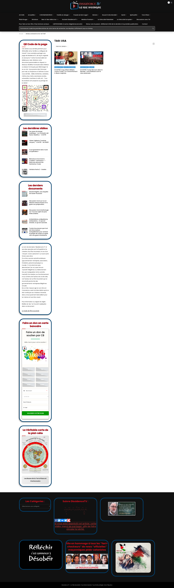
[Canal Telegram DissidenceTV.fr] (65, 520)
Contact (145, 24)
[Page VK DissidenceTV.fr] (62, 520)
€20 (28, 379)
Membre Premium (87, 19)
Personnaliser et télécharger (35, 115)
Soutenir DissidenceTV (69, 19)
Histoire (94, 15)
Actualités (31, 15)
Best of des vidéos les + (49, 19)
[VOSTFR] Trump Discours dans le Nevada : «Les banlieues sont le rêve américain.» (91, 71)
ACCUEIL (21, 15)
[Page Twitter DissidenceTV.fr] (59, 520)
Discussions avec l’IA (143, 19)
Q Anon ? (92, 67)
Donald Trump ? (59, 67)
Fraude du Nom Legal (80, 15)
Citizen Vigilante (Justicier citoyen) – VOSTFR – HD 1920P (39, 141)
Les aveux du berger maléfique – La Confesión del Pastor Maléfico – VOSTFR (38, 133)
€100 (28, 385)
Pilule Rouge (23, 19)
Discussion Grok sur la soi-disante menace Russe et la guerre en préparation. (38, 202)
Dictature (35, 19)
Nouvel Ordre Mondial (109, 15)
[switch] (170, 2)
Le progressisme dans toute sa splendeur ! (38, 150)
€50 (42, 379)
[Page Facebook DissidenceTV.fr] (56, 520)
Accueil (21, 34)
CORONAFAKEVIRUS (46, 15)
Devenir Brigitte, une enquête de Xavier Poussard (38, 192)
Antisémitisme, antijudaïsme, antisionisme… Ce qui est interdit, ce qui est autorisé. (38, 221)
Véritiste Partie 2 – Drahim (37, 169)
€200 (42, 385)
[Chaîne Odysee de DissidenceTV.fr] (68, 520)
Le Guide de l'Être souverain (30, 311)
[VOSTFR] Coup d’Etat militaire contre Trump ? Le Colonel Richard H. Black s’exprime (65, 71)
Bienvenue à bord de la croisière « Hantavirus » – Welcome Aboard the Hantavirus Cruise (37, 161)
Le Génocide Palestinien (105, 19)
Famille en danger (63, 15)
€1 (28, 369)
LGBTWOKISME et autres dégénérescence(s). (67, 24)
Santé (123, 15)
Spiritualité (133, 15)
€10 (42, 374)
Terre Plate (145, 15)
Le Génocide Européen (124, 19)
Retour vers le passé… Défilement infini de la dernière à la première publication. (112, 24)
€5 (29, 374)
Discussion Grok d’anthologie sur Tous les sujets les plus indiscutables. (39, 211)
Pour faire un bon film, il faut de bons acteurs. (34, 24)
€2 (42, 369)
